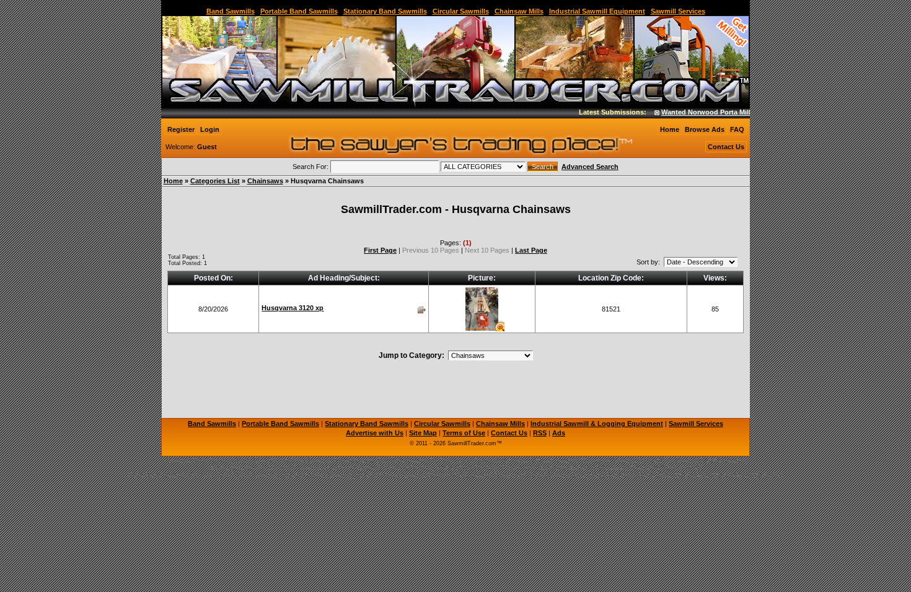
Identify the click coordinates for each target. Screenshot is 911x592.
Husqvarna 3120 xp (292, 307)
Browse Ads (704, 129)
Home (669, 129)
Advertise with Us (374, 433)
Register (181, 129)
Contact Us (726, 146)
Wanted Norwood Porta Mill (698, 112)
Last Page (531, 250)
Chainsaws (265, 181)
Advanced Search (589, 166)
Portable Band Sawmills (299, 11)
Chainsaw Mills (519, 11)
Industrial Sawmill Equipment (597, 11)
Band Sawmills (230, 11)
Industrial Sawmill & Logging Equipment (596, 423)
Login (209, 129)
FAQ (737, 129)
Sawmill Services (678, 11)
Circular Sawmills (461, 11)
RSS (540, 433)
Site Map (423, 433)
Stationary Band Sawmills (385, 11)
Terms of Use (463, 433)
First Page (380, 250)
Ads (558, 433)
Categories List (215, 181)
